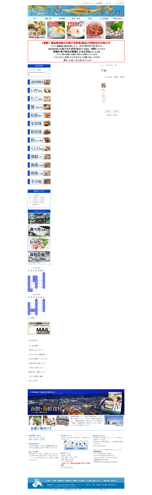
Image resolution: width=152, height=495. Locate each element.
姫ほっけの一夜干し (103, 94)
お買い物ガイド (34, 443)
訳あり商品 (81, 480)
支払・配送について (56, 490)
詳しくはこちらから (67, 467)
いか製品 (48, 480)
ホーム (102, 65)
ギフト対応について (37, 447)
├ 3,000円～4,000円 (36, 202)
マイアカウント (88, 3)
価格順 (116, 77)
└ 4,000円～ (34, 204)
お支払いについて (100, 435)
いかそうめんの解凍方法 (37, 354)
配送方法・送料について (37, 372)
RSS (30, 381)
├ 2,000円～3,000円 (36, 200)
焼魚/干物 (113, 480)
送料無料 (75, 480)
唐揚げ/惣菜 (107, 480)
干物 (116, 65)
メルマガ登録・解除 (36, 376)
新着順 (122, 77)
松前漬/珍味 (68, 480)
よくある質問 (33, 346)
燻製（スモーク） (97, 480)
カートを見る (119, 3)
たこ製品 (54, 480)
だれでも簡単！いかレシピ (38, 359)
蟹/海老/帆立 (61, 480)
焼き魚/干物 (109, 65)
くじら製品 (89, 480)
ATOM (35, 381)
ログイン (109, 3)
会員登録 (99, 3)
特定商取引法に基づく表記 (73, 490)
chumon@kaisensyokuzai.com (109, 461)
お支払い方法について (36, 367)
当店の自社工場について (37, 363)
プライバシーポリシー (90, 490)
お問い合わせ (103, 490)
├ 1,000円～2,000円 (36, 197)
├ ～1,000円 (34, 195)
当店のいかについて (36, 350)
